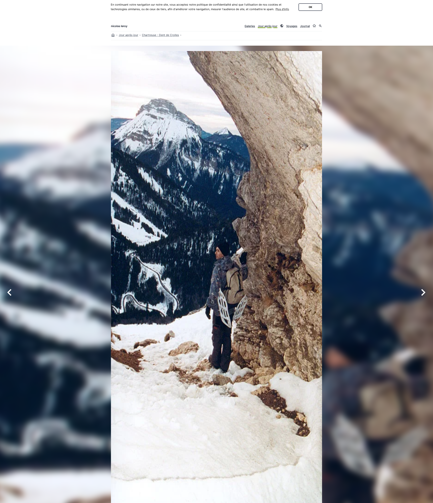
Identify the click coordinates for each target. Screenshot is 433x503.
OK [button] (310, 7)
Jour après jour (267, 26)
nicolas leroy (119, 26)
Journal (305, 26)
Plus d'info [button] (282, 9)
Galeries (250, 26)
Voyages (291, 26)
